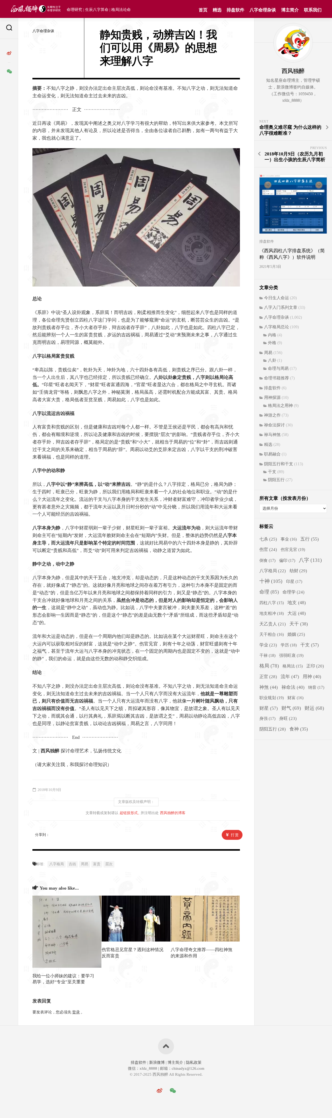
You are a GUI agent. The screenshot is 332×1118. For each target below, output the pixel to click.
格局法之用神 (280, 405)
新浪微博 (157, 1062)
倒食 (267, 560)
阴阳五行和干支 (278, 464)
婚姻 (296, 634)
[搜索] (9, 28)
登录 (76, 1012)
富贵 (96, 864)
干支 (272, 471)
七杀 (268, 539)
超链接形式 (129, 813)
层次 (109, 864)
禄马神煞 (272, 434)
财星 (268, 708)
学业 (268, 645)
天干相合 (271, 634)
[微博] (9, 53)
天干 (298, 623)
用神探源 (272, 397)
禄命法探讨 (274, 425)
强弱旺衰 (291, 655)
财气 (291, 708)
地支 (296, 602)
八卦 (272, 360)
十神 (270, 581)
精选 (217, 10)
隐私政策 (193, 1062)
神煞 (268, 687)
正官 (268, 676)
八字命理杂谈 (263, 10)
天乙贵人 (272, 624)
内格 (272, 335)
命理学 (293, 592)
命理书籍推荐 (276, 378)
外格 (272, 342)
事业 (289, 539)
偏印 (287, 560)
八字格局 (56, 864)
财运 (314, 708)
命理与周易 (278, 368)
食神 (298, 729)
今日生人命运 (276, 298)
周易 (84, 864)
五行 (309, 539)
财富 (295, 698)
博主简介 (290, 10)
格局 (269, 666)
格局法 (292, 666)
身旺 (288, 718)
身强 (267, 718)
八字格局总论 (276, 327)
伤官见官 (293, 549)
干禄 (267, 655)
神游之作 (272, 415)
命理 (269, 592)
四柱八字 (271, 603)
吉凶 (72, 864)
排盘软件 (235, 10)
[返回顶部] (166, 1046)
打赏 (235, 835)
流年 (290, 676)
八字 (310, 560)
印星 (294, 581)
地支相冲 (271, 613)
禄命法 (293, 687)
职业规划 (271, 697)
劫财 (298, 570)
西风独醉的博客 (172, 813)
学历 (289, 645)
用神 (312, 676)
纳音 (316, 687)
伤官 (268, 549)
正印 (315, 666)
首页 (203, 10)
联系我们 (313, 10)
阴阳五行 (276, 480)
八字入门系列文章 (280, 307)
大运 (296, 613)
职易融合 (272, 454)
